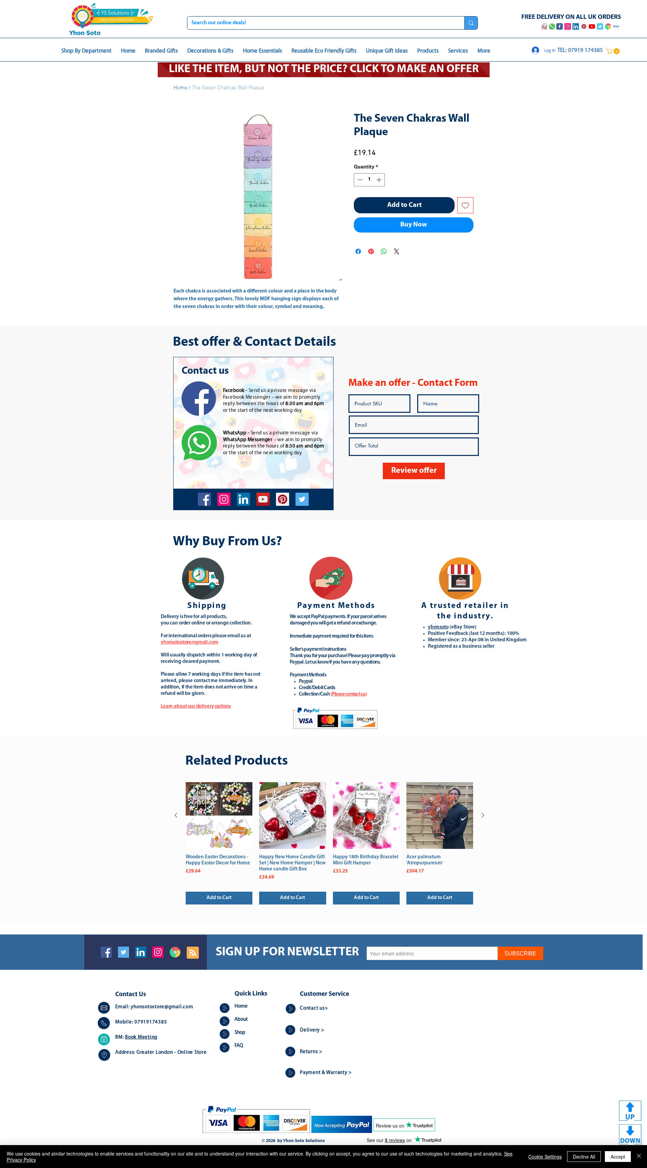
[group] (329, 843)
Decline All (584, 1156)
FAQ (239, 1045)
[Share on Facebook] (358, 251)
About (241, 1019)
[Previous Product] (176, 815)
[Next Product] (483, 815)
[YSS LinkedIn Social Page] (576, 26)
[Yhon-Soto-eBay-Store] (616, 26)
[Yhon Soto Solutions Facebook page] (559, 26)
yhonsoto (438, 627)
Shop (240, 1032)
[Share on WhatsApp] (384, 251)
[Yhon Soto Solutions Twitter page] (600, 26)
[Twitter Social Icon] (123, 952)
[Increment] (379, 180)
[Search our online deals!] (470, 23)
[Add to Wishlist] (465, 205)
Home (180, 88)
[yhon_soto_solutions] (223, 499)
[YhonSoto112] (204, 499)
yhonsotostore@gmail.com (162, 1007)
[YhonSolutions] (282, 499)
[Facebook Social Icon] (106, 952)
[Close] (639, 1156)
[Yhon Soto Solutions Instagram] (567, 26)
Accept (618, 1156)
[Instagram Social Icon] (157, 952)
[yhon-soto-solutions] (243, 499)
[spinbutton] (369, 180)
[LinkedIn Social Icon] (140, 952)
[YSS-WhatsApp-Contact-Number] (552, 26)
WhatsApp (235, 433)
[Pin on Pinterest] (371, 251)
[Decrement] (359, 180)
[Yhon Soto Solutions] (263, 499)
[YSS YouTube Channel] (592, 26)
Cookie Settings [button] (545, 1156)
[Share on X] (397, 251)
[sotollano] (302, 499)
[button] (613, 51)
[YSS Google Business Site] (608, 26)
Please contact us (348, 694)
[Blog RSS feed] (193, 953)
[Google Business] (175, 952)
